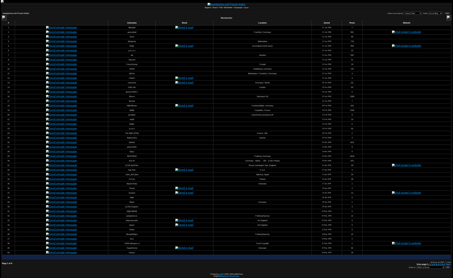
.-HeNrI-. (132, 78)
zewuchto (132, 83)
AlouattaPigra (131, 234)
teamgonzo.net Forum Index (16, 13)
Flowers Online (234, 276)
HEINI (131, 69)
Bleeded (131, 27)
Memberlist (228, 7)
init (132, 55)
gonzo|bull (132, 32)
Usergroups (238, 7)
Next (448, 264)
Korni (132, 37)
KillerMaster (132, 106)
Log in (246, 7)
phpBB (221, 274)
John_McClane (131, 174)
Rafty (132, 46)
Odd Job (132, 87)
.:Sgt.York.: (132, 170)
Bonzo (132, 96)
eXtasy (132, 253)
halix (132, 197)
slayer (131, 225)
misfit (132, 119)
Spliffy (131, 110)
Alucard (132, 60)
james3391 (132, 147)
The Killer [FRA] (132, 133)
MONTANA (132, 156)
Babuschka (132, 138)
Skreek (132, 101)
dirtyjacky (132, 41)
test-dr (132, 161)
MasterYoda (132, 184)
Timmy (132, 188)
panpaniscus (131, 216)
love (132, 239)
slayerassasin (132, 220)
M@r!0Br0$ (132, 211)
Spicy (132, 151)
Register (208, 7)
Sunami (132, 193)
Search (215, 7)
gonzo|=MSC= (132, 92)
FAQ (221, 7)
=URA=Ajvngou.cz (132, 243)
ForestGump (131, 64)
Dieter (131, 202)
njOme (132, 73)
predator (132, 115)
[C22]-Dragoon (131, 207)
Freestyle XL (224, 276)
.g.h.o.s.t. (132, 50)
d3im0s (132, 142)
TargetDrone (132, 248)
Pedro (131, 230)
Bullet (132, 124)
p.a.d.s (132, 129)
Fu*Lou (132, 179)
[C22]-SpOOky (131, 165)
